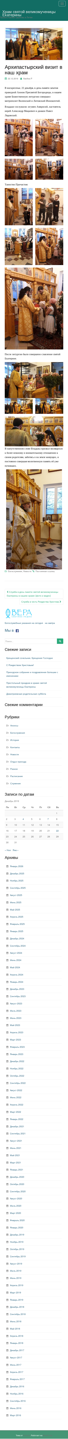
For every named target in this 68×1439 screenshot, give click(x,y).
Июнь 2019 (15, 1277)
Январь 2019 (16, 1299)
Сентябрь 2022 (18, 1082)
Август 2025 (16, 895)
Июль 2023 (15, 1010)
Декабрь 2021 (17, 1126)
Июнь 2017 (15, 1364)
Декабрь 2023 (17, 988)
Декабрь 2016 (17, 1386)
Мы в (10, 630)
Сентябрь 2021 (18, 1133)
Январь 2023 (16, 1054)
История (14, 740)
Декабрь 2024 (17, 938)
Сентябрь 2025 (18, 887)
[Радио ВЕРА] (19, 613)
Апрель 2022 (16, 1104)
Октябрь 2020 (17, 1184)
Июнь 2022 (15, 1097)
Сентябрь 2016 (18, 1400)
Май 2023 (15, 1025)
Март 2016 (15, 1415)
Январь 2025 (16, 931)
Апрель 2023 (16, 1032)
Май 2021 (15, 1155)
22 (57, 830)
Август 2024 (16, 952)
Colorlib (26, 1435)
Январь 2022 (16, 1119)
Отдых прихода (18, 761)
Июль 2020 (15, 1205)
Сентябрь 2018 (18, 1314)
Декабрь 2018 (17, 1306)
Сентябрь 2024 (18, 945)
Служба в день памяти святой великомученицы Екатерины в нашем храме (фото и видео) (32, 593)
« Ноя (8, 850)
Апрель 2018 (16, 1335)
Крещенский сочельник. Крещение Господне (29, 657)
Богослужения (15, 571)
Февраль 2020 (17, 1220)
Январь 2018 (16, 1342)
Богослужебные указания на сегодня (24, 622)
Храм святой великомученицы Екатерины (29, 12)
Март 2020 (15, 1212)
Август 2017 (16, 1357)
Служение (15, 783)
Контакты (15, 747)
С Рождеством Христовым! (20, 665)
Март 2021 (15, 1162)
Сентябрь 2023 (18, 996)
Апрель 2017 (16, 1372)
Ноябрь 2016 (16, 1393)
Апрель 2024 (16, 974)
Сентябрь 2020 (18, 1191)
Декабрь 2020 (17, 1176)
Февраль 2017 (17, 1379)
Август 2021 (16, 1140)
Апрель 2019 (16, 1285)
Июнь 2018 (15, 1321)
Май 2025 (15, 909)
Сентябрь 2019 (18, 1256)
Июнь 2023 (15, 1017)
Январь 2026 (16, 866)
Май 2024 (15, 967)
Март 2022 (15, 1111)
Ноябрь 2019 (16, 1241)
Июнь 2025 (15, 902)
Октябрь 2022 (17, 1075)
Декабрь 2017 (17, 1350)
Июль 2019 (15, 1270)
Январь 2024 (16, 981)
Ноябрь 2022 (16, 1068)
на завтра (50, 622)
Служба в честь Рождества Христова (40, 601)
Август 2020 (16, 1198)
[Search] (60, 641)
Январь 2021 (16, 1169)
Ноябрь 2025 (16, 880)
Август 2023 (16, 1003)
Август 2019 (16, 1263)
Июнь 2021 (15, 1147)
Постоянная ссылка (45, 571)
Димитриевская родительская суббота (26, 693)
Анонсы (14, 725)
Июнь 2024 (15, 960)
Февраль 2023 (17, 1046)
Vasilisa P (27, 78)
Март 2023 (15, 1039)
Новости (27, 571)
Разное (14, 768)
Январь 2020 (16, 1227)
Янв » (16, 850)
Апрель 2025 (16, 916)
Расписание (16, 776)
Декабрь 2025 (17, 873)
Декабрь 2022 (17, 1061)
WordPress (47, 1435)
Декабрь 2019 (17, 1234)
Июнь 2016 (15, 1408)
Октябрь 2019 (17, 1249)
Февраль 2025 (17, 923)
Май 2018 (15, 1328)
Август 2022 (16, 1090)
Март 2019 (15, 1292)
